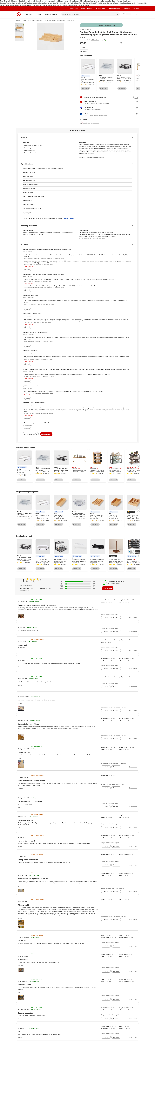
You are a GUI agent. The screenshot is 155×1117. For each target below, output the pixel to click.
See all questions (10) (30, 434)
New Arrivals (138, 3)
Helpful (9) (39, 376)
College (24, 1)
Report (62, 258)
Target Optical (118, 3)
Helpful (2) (37, 341)
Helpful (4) (38, 264)
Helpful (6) (37, 281)
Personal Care (121, 1)
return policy (87, 238)
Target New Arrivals (6, 1)
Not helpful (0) (45, 264)
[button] (85, 40)
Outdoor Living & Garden (82, 1)
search (118, 14)
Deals (125, 3)
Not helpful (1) (56, 258)
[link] (85, 40)
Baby (110, 1)
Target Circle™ (74, 8)
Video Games (60, 3)
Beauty (114, 1)
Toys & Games (39, 3)
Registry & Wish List (114, 8)
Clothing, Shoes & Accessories (44, 1)
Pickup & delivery (51, 14)
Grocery (92, 1)
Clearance (130, 3)
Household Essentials (102, 1)
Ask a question (46, 434)
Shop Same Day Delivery (54, 5)
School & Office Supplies (27, 3)
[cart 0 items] (136, 14)
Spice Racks (70, 20)
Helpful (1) (49, 258)
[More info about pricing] (121, 43)
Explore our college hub (107, 25)
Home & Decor (58, 1)
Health (11, 3)
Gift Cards (98, 3)
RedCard (70, 5)
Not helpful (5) (45, 393)
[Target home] (19, 14)
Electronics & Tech (50, 3)
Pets (7, 3)
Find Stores (85, 5)
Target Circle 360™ (100, 8)
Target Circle (77, 5)
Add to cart (84, 51)
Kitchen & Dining (68, 1)
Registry (64, 5)
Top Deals (12, 5)
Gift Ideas (92, 3)
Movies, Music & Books (71, 3)
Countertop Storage (59, 20)
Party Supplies (84, 3)
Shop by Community (107, 3)
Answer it (27, 269)
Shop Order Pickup (40, 5)
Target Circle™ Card (86, 8)
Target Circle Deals (21, 5)
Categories (28, 14)
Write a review (107, 588)
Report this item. (69, 218)
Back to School (17, 1)
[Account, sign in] (127, 14)
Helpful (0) (36, 322)
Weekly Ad (31, 5)
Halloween (30, 1)
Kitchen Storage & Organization (42, 20)
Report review (133, 617)
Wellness (16, 3)
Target (18, 20)
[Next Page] (138, 74)
